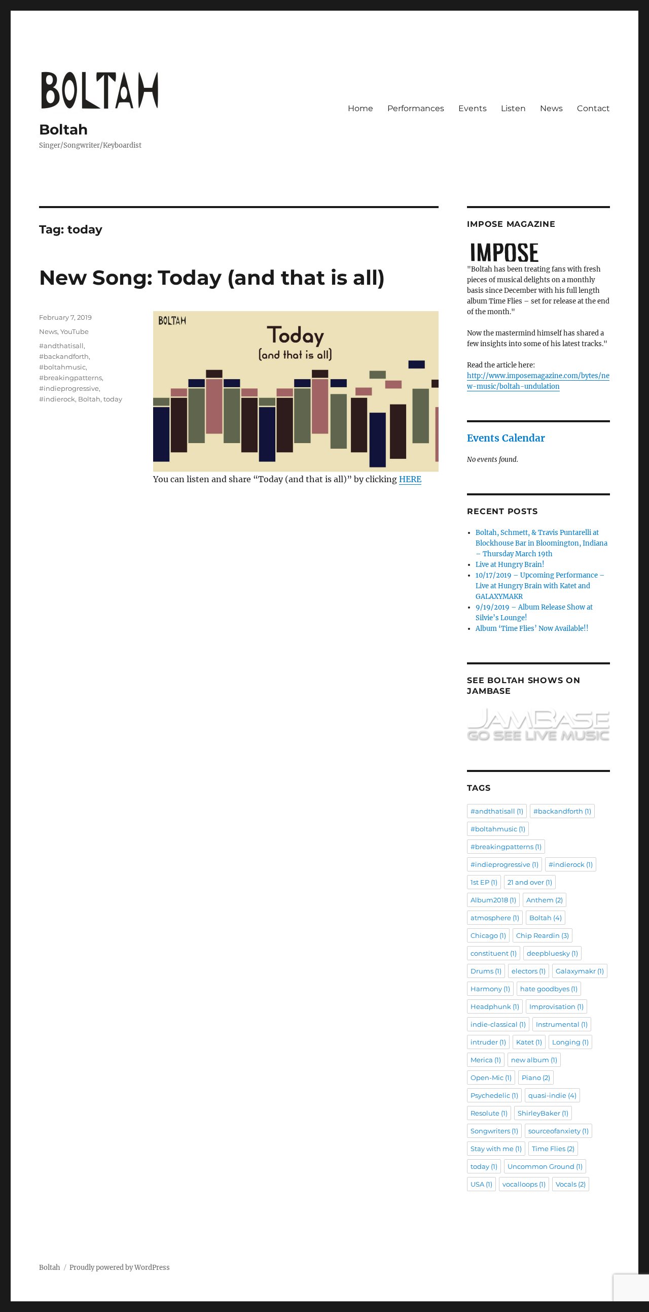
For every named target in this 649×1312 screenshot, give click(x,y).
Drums (486, 971)
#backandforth (64, 356)
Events (472, 108)
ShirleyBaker (543, 1113)
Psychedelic (494, 1095)
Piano (536, 1077)
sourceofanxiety (558, 1131)
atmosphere (495, 918)
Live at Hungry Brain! (510, 564)
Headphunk (495, 1006)
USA (481, 1184)
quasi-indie (552, 1095)
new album (534, 1060)
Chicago (488, 935)
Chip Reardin (542, 935)
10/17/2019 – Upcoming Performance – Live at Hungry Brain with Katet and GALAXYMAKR (540, 586)
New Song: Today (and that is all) (212, 277)
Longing (570, 1042)
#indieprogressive (69, 388)
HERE (410, 479)
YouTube (74, 331)
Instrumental (562, 1024)
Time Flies (553, 1149)
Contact (593, 108)
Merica (486, 1060)
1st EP (484, 882)
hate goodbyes (549, 989)
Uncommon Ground (545, 1166)
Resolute (489, 1113)
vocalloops (524, 1184)
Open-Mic (491, 1077)
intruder (488, 1042)
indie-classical (498, 1024)
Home (360, 108)
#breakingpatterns (70, 378)
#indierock (57, 399)
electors (529, 971)
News (551, 108)
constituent (494, 953)
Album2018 (493, 900)
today (112, 399)
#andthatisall (61, 346)
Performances (415, 108)
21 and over (530, 882)
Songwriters (494, 1131)
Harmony (490, 989)
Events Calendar (506, 438)
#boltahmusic (62, 367)
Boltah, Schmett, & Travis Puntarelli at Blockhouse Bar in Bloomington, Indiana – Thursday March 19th (541, 543)
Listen (513, 108)
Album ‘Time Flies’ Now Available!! (532, 628)
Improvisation (556, 1006)
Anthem (544, 900)
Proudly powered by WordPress (119, 1267)
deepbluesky (552, 953)
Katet (529, 1042)
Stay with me (496, 1149)
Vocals (571, 1184)
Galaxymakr (580, 971)
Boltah (63, 129)
